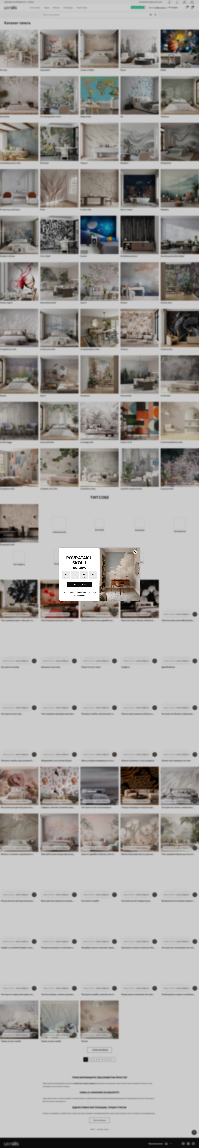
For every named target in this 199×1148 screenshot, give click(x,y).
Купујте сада (79, 584)
